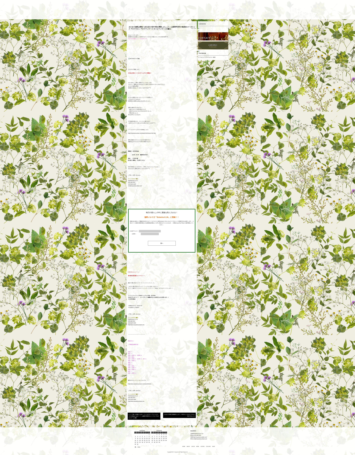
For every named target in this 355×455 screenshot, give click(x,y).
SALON (193, 446)
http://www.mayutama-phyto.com (136, 324)
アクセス (188, 15)
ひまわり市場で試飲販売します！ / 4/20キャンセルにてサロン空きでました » (179, 415)
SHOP (213, 446)
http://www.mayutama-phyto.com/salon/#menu (139, 384)
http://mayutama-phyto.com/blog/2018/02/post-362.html (142, 133)
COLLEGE (208, 446)
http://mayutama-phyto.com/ (200, 437)
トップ (144, 15)
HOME (183, 446)
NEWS (197, 446)
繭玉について (155, 15)
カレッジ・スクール (199, 15)
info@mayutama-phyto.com (135, 186)
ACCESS (202, 446)
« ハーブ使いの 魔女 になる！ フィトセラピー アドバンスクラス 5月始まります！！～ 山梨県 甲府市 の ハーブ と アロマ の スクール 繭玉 (144, 416)
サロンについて (166, 15)
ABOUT (188, 446)
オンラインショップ (210, 15)
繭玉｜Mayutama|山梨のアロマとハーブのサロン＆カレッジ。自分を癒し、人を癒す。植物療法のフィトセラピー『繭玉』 (177, 7)
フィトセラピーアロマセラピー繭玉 (207, 57)
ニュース (177, 15)
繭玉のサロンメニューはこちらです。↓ (138, 380)
